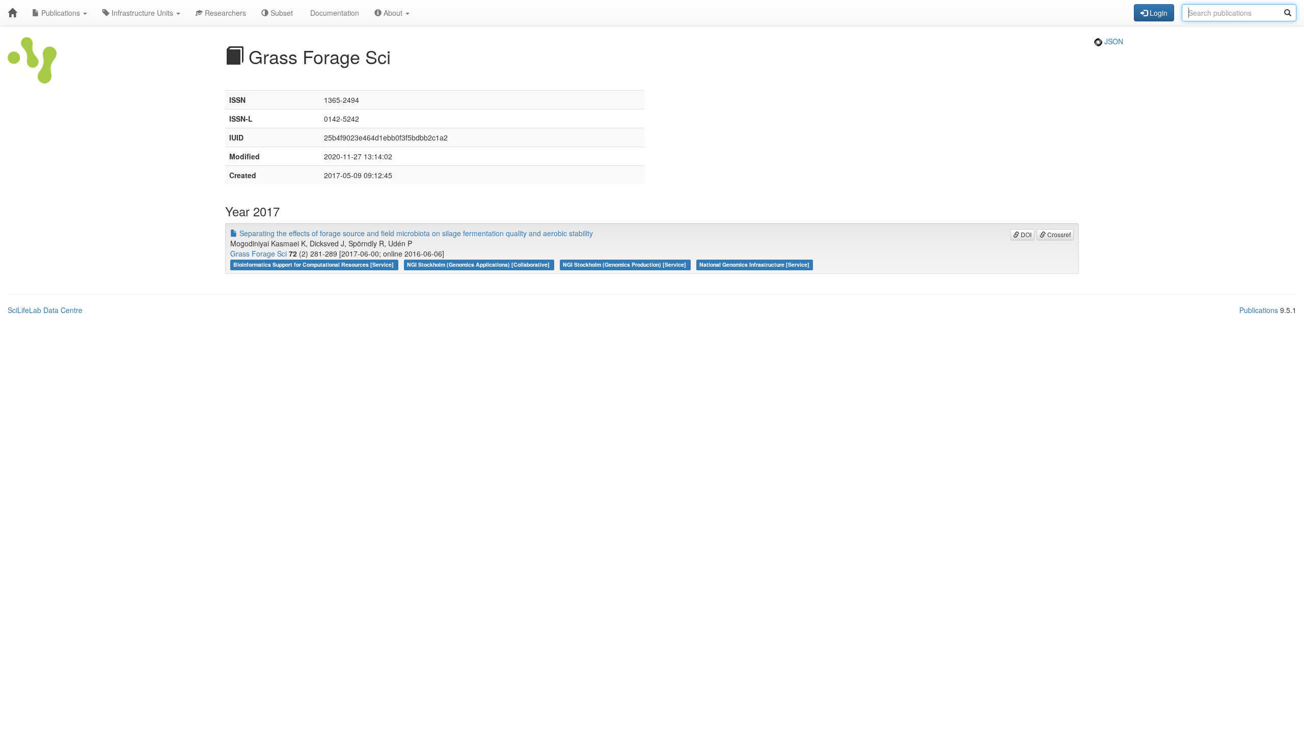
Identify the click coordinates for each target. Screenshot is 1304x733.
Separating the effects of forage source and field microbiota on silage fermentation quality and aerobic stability (415, 233)
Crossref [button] (1058, 234)
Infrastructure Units (142, 13)
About (393, 13)
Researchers (224, 13)
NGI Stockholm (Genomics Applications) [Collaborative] (479, 264)
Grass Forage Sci (258, 253)
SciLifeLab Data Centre (45, 310)
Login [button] (1157, 13)
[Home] (12, 12)
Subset (280, 13)
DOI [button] (1025, 234)
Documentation (333, 13)
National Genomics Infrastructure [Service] (754, 264)
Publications (60, 13)
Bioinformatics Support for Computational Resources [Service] (314, 264)
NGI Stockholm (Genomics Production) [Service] (625, 264)
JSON (1112, 41)
